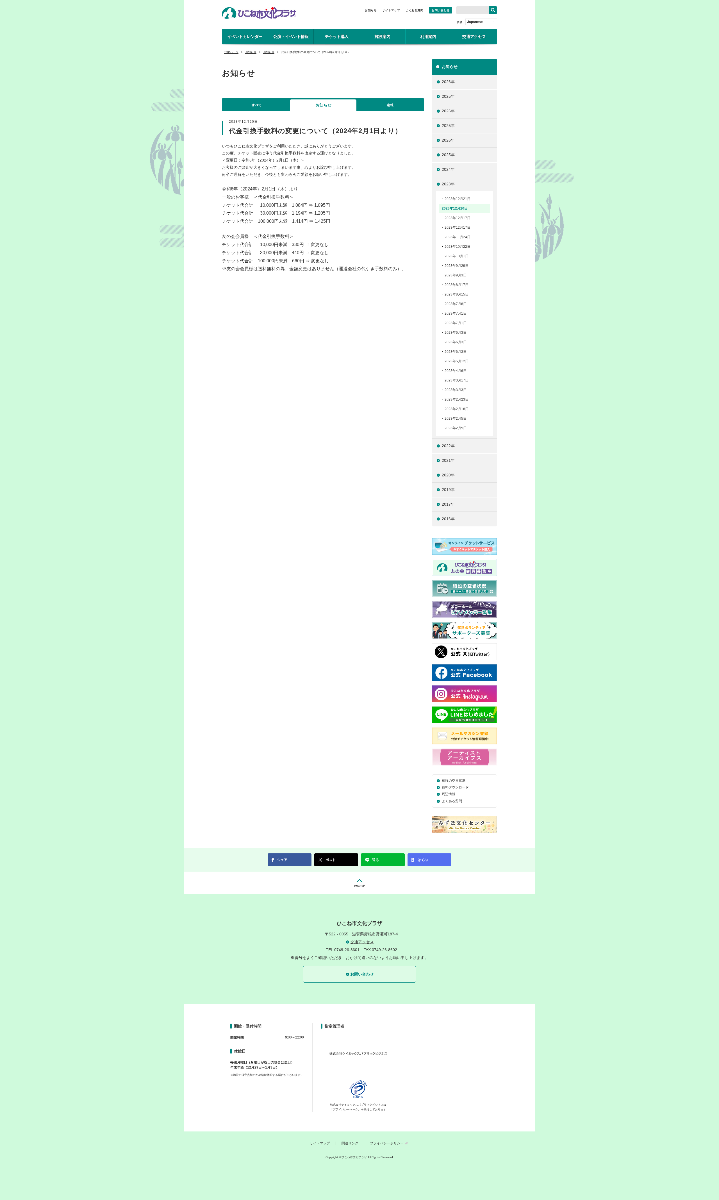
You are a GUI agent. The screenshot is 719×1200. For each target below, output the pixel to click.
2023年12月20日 (455, 208)
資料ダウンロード (455, 787)
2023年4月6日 (456, 371)
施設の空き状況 (453, 781)
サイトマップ (391, 10)
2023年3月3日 (456, 390)
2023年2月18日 (456, 409)
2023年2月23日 (456, 399)
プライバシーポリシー (387, 1143)
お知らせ (371, 10)
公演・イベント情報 (291, 36)
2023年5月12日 (456, 361)
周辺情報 (448, 794)
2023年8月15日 (456, 294)
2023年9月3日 (456, 275)
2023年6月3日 (456, 333)
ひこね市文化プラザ (259, 13)
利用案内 (428, 36)
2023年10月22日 (457, 247)
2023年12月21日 (457, 199)
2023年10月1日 (456, 256)
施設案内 (382, 36)
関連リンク (350, 1143)
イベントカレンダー (245, 36)
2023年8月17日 (456, 285)
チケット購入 (337, 36)
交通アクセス (474, 36)
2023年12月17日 (457, 218)
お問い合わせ (440, 10)
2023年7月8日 (456, 304)
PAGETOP (359, 883)
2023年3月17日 (456, 380)
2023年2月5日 (456, 419)
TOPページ (231, 52)
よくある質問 (414, 10)
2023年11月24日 (457, 237)
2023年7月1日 (456, 313)
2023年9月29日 (456, 266)
